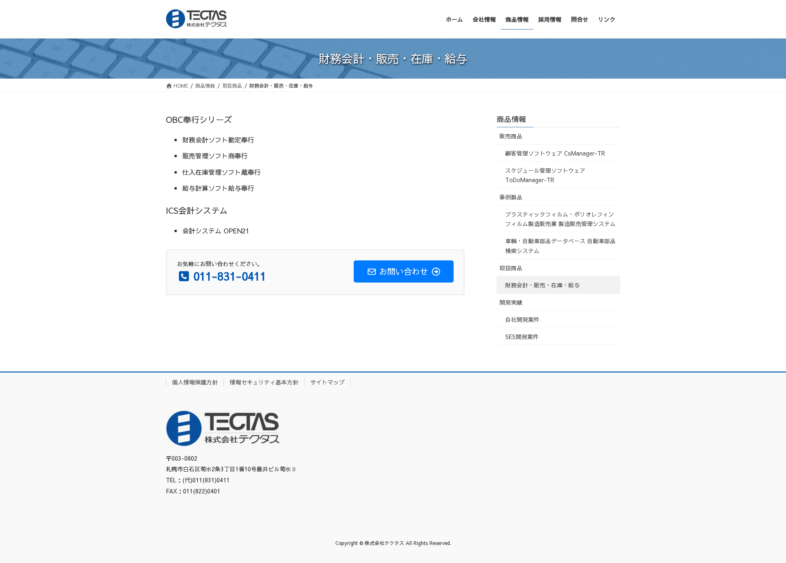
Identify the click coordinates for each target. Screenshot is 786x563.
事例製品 (510, 197)
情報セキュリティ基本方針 (264, 382)
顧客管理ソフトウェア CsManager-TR (555, 153)
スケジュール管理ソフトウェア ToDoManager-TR (545, 175)
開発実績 (510, 302)
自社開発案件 (522, 319)
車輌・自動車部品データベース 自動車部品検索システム (560, 245)
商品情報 (511, 119)
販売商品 (510, 136)
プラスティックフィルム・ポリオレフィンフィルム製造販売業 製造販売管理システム (560, 219)
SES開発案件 (522, 336)
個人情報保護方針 (195, 382)
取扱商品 (510, 268)
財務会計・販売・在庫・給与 (542, 285)
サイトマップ (327, 382)
